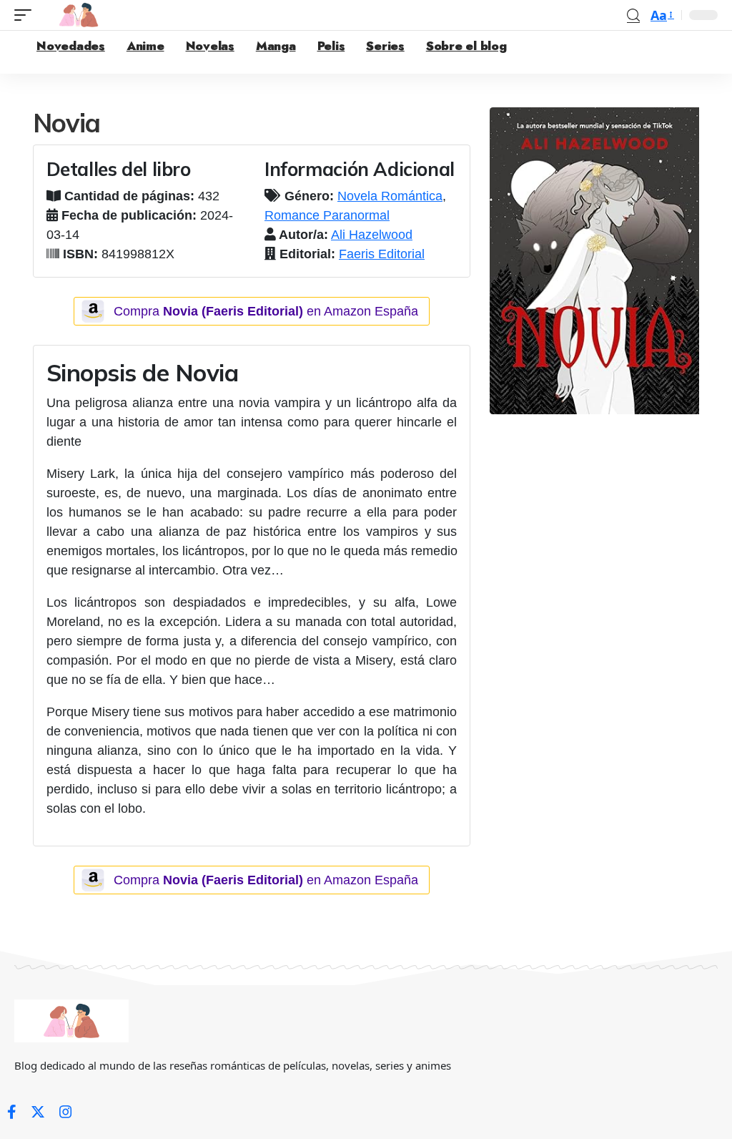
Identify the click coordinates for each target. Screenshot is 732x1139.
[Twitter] (38, 1112)
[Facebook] (12, 1112)
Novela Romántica (389, 196)
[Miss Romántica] (79, 15)
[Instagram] (66, 1112)
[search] (633, 15)
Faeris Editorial (382, 254)
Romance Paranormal (327, 215)
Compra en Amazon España (266, 311)
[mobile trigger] (26, 15)
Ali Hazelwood (371, 235)
